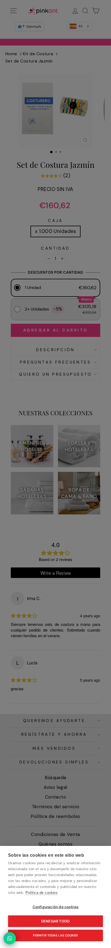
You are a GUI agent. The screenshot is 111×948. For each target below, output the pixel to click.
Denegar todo (55, 921)
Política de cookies (42, 893)
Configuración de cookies (56, 907)
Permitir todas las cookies (55, 935)
